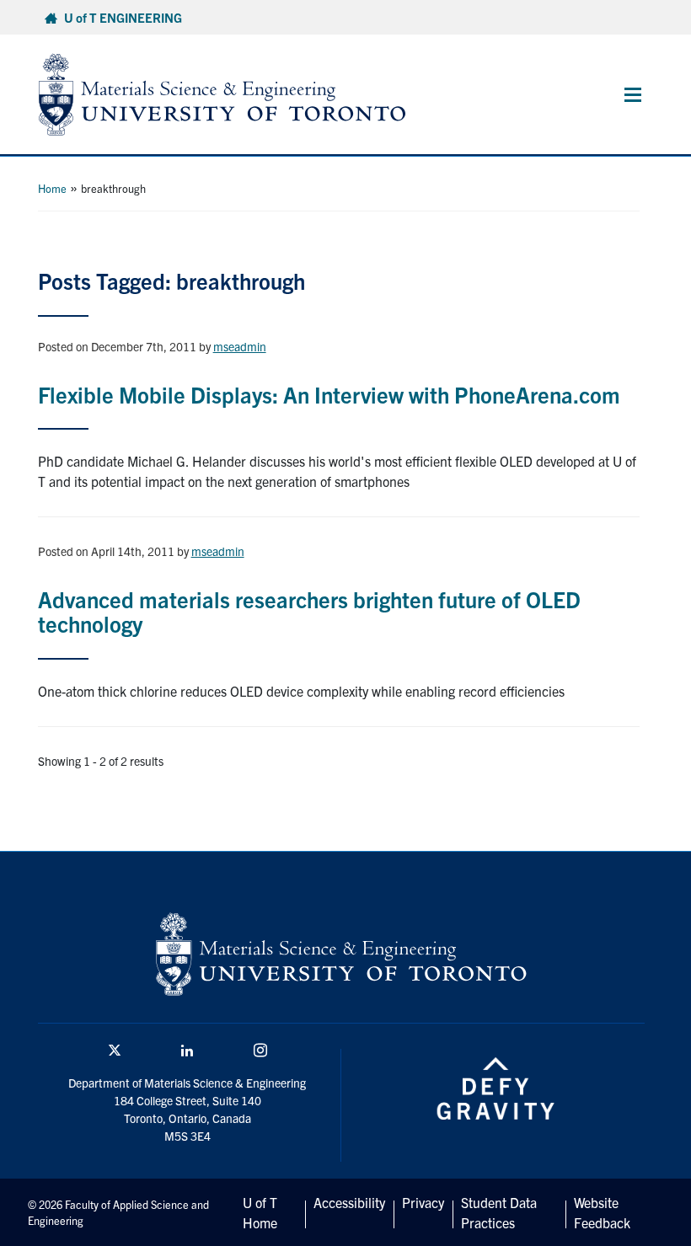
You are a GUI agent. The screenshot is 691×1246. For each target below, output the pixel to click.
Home (52, 188)
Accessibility (349, 1202)
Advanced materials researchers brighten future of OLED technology (309, 611)
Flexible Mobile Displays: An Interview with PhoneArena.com (329, 394)
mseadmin (239, 346)
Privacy (423, 1202)
